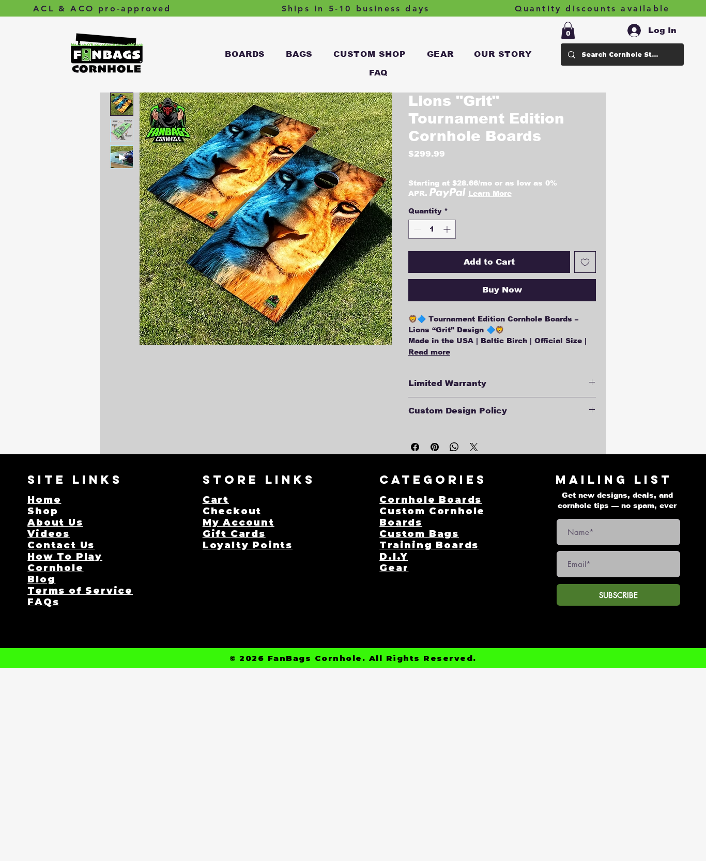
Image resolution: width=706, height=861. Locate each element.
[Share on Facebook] (415, 447)
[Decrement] (416, 229)
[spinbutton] (432, 229)
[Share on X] (474, 447)
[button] (245, 54)
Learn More (490, 193)
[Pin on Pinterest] (434, 447)
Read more (429, 352)
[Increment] (447, 229)
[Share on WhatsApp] (454, 447)
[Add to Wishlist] (585, 262)
